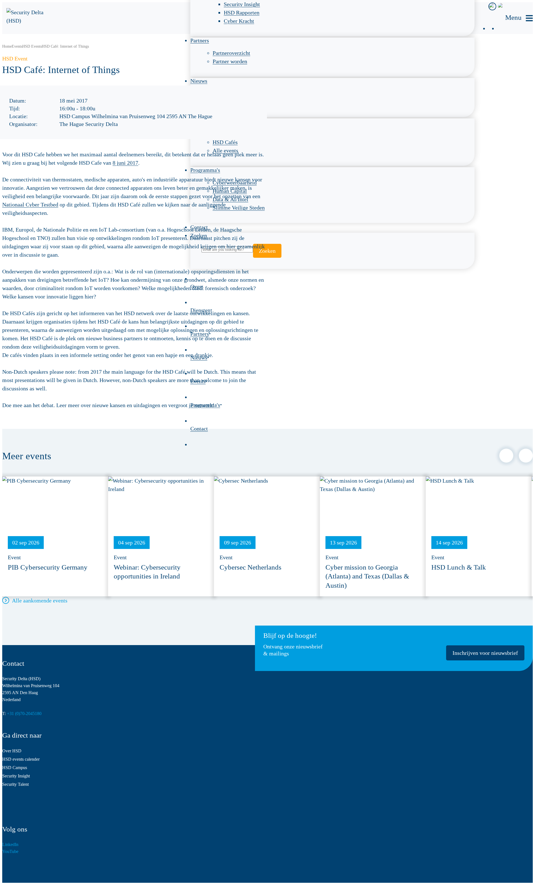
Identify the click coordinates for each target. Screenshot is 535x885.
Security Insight (16, 776)
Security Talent (15, 784)
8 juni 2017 (125, 163)
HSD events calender (21, 759)
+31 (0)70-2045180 (24, 713)
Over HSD (11, 750)
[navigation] (519, 18)
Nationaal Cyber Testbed (30, 204)
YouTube (10, 851)
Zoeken (267, 251)
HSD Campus (14, 767)
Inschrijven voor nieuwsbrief (485, 653)
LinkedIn (10, 844)
